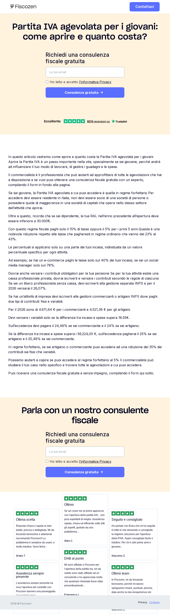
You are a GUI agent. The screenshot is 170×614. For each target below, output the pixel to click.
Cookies (154, 602)
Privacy (142, 602)
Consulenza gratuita (81, 92)
